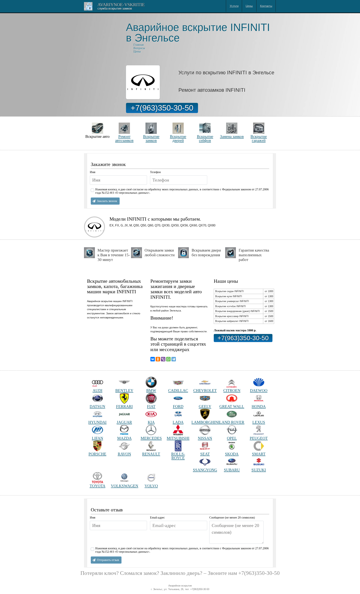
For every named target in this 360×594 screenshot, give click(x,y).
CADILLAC (178, 390)
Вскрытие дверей (178, 138)
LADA (178, 422)
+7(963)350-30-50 (162, 107)
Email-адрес (157, 517)
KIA (151, 422)
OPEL (232, 438)
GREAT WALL (231, 406)
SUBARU (232, 470)
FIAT (151, 406)
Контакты (266, 6)
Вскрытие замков (151, 138)
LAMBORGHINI (204, 422)
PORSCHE (97, 454)
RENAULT (151, 454)
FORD (178, 406)
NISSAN (205, 438)
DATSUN (97, 406)
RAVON (124, 454)
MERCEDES (151, 438)
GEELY (205, 406)
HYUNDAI (97, 422)
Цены (249, 6)
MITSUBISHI (178, 438)
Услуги (234, 6)
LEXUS (258, 422)
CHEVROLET (205, 390)
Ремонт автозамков (124, 138)
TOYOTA (97, 486)
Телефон (155, 172)
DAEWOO (258, 390)
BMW (151, 390)
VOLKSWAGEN (124, 486)
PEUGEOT (259, 438)
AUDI (97, 390)
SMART (259, 454)
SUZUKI (258, 470)
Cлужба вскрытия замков (115, 8)
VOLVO (151, 486)
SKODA (231, 454)
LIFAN (97, 438)
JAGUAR (124, 422)
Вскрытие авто (97, 136)
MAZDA (124, 438)
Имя (92, 172)
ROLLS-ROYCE (178, 456)
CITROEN (231, 390)
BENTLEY (124, 390)
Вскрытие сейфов (205, 138)
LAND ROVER (231, 422)
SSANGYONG (205, 470)
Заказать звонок (107, 201)
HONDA (259, 406)
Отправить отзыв (108, 560)
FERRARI (124, 406)
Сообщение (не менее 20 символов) (232, 517)
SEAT (205, 454)
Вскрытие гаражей (258, 138)
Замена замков (232, 136)
